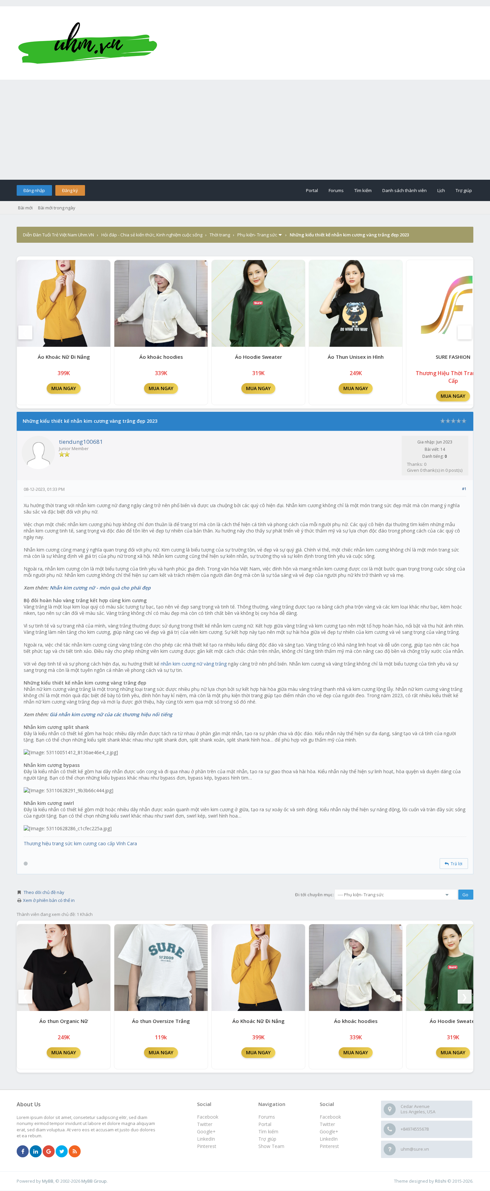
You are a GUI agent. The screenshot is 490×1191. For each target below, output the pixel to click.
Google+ (329, 1131)
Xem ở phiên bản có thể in (49, 900)
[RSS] (75, 1152)
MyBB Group (94, 1181)
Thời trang (220, 235)
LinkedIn (329, 1139)
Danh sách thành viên (404, 190)
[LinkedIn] (36, 1152)
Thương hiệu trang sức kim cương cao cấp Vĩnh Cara (80, 843)
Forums (336, 190)
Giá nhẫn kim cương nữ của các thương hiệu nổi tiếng (111, 714)
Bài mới (25, 208)
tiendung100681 (81, 441)
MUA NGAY (63, 388)
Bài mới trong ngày (56, 208)
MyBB (47, 1181)
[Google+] (49, 1152)
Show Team (271, 1146)
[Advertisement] (245, 129)
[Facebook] (23, 1152)
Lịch (441, 190)
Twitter (327, 1124)
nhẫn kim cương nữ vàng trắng (194, 664)
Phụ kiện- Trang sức (257, 235)
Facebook (330, 1117)
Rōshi (440, 1181)
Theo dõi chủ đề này (44, 892)
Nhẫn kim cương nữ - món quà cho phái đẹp (100, 587)
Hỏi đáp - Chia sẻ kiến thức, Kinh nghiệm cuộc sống (151, 235)
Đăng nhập (34, 190)
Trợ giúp (464, 190)
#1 (464, 488)
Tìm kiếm (363, 190)
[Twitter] (62, 1152)
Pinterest (329, 1146)
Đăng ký (70, 190)
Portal (312, 190)
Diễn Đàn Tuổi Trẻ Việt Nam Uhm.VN (58, 235)
